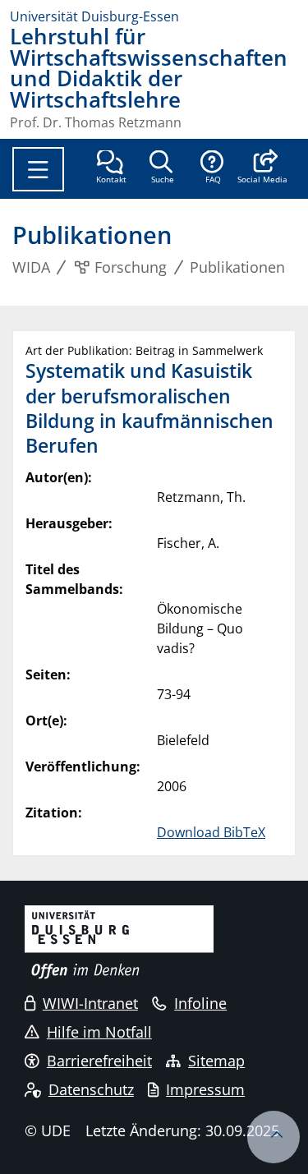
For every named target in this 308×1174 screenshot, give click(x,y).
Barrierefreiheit (99, 1060)
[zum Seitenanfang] (273, 1137)
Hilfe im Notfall (99, 1032)
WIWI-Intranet (90, 1003)
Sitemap (216, 1060)
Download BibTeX (211, 832)
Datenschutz (91, 1089)
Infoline (200, 1003)
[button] (262, 168)
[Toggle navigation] (38, 169)
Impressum (205, 1089)
